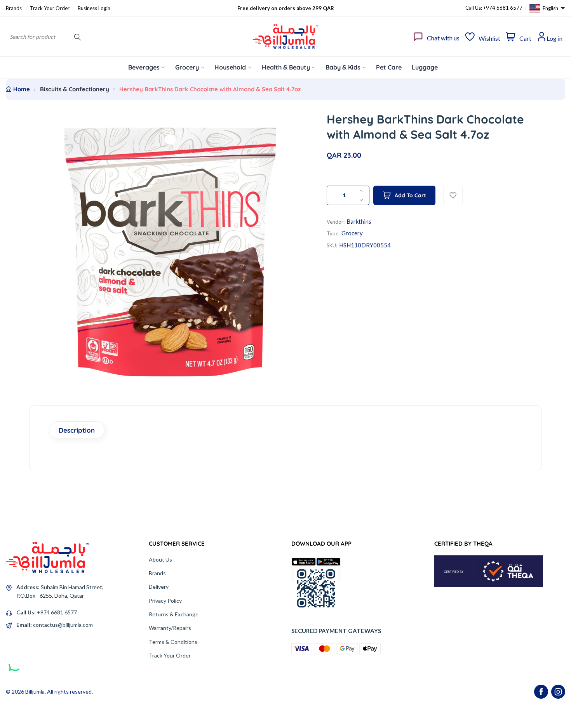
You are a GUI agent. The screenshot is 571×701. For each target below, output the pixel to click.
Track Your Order (50, 8)
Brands (14, 8)
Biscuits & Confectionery (74, 89)
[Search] (77, 36)
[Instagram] (558, 692)
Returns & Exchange (173, 614)
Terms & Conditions (173, 641)
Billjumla (35, 691)
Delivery (159, 586)
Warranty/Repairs (170, 627)
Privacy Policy (165, 600)
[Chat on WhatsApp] (15, 662)
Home (21, 89)
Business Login (94, 8)
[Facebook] (541, 692)
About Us (160, 559)
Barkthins (358, 221)
